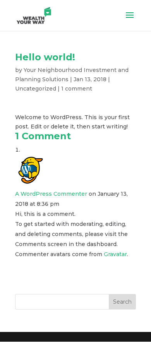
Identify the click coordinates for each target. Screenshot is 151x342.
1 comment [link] (76, 88)
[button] (130, 20)
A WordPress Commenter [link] (51, 193)
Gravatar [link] (115, 254)
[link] (34, 15)
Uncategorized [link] (35, 88)
